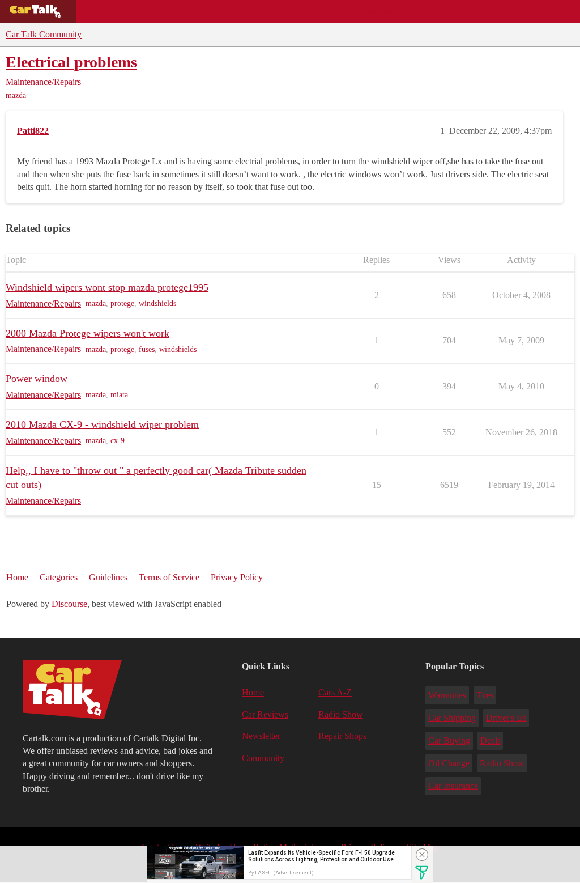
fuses (147, 349)
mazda (16, 95)
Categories (59, 577)
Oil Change (449, 763)
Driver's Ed (506, 718)
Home (17, 577)
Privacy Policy (237, 577)
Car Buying (449, 740)
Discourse (69, 604)
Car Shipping (452, 718)
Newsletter (261, 736)
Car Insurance (453, 786)
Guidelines (108, 577)
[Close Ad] (422, 854)
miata (119, 394)
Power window (36, 378)
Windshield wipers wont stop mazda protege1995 (107, 287)
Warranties (447, 695)
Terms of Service (169, 577)
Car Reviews (237, 11)
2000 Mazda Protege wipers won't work (87, 333)
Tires (485, 695)
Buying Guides (117, 11)
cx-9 (117, 440)
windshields (157, 303)
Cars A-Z (440, 11)
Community (379, 11)
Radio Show (340, 714)
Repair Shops (309, 11)
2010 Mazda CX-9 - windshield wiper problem (102, 424)
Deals (179, 11)
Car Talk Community (44, 34)
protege (122, 303)
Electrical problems (71, 62)
